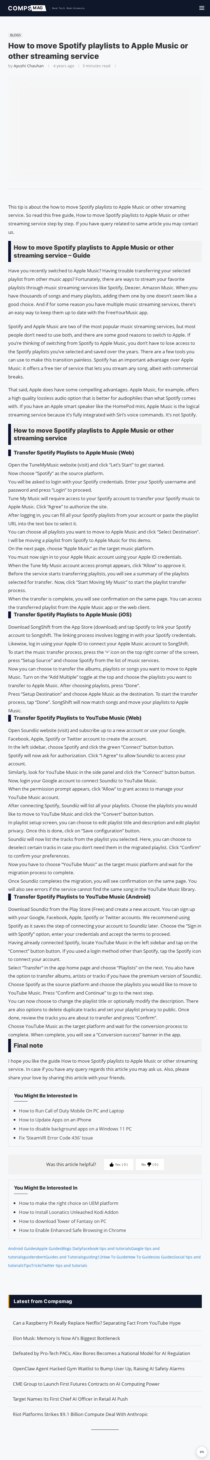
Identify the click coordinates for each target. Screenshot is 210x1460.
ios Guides (164, 1257)
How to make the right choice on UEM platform (68, 1203)
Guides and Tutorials (64, 1257)
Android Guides (22, 1248)
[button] (202, 1452)
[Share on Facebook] (102, 196)
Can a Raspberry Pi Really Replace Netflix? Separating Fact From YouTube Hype (97, 1323)
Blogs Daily (71, 1248)
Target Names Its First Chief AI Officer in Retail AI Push (70, 1399)
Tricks (36, 1265)
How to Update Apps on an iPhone (55, 1120)
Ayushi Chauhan (29, 65)
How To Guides (141, 1257)
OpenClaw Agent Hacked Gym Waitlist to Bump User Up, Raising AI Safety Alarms (99, 1368)
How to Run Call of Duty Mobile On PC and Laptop (71, 1111)
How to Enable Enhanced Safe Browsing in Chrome (72, 1230)
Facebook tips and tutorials (106, 1248)
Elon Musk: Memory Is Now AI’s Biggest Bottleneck (66, 1338)
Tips (27, 1265)
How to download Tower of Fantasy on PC (62, 1221)
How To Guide (114, 1257)
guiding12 (93, 1257)
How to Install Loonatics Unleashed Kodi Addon (68, 1212)
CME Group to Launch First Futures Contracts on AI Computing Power (86, 1384)
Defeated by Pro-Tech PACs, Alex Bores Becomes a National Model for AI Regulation (101, 1353)
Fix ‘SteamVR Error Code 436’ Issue (56, 1138)
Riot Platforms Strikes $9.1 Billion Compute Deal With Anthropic (80, 1414)
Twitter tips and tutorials (64, 1265)
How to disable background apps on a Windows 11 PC (75, 1129)
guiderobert (34, 1257)
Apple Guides (49, 1248)
